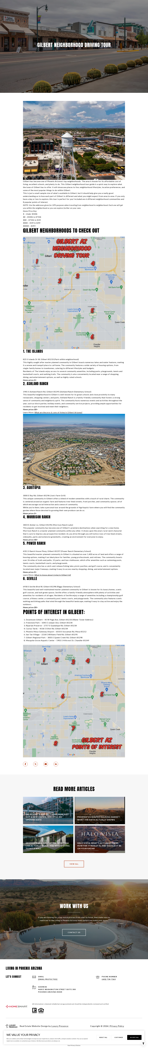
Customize (118, 1037)
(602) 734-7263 (109, 979)
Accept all (134, 1037)
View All (74, 864)
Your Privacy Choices (74, 1045)
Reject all (103, 1037)
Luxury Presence (59, 1026)
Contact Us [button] (74, 932)
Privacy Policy (117, 1026)
